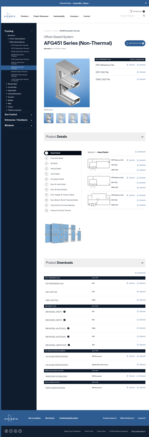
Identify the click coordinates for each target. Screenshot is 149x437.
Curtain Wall (12, 87)
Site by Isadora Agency (138, 431)
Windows (9, 125)
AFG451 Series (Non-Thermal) (17, 67)
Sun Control (11, 114)
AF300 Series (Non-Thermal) (20, 52)
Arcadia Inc (10, 15)
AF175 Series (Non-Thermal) (19, 45)
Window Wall (12, 84)
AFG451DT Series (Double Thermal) (19, 75)
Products (24, 16)
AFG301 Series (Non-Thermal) (17, 55)
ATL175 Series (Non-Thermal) (20, 48)
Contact (86, 16)
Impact (10, 107)
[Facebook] (11, 431)
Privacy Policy (101, 431)
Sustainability (59, 16)
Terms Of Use (89, 431)
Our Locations (34, 418)
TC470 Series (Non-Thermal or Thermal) (20, 80)
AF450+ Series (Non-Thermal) (18, 63)
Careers (141, 418)
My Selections (138, 11)
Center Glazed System (17, 39)
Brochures (49, 418)
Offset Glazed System (17, 42)
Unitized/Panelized (14, 94)
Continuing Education (68, 418)
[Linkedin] (15, 431)
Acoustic (11, 97)
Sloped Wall (12, 90)
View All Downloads (137, 59)
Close (146, 3)
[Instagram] (20, 431)
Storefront (11, 35)
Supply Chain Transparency (72, 431)
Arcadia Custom (109, 418)
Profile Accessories (14, 110)
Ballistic (10, 100)
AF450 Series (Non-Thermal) (20, 59)
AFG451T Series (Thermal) (19, 72)
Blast (9, 104)
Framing (9, 31)
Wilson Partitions (126, 418)
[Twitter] (6, 431)
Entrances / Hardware (16, 120)
